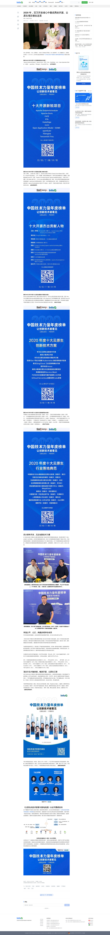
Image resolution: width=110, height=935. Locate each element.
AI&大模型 (83, 46)
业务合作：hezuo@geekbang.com (53, 921)
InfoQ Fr (91, 923)
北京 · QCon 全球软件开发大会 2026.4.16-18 (73, 920)
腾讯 (77, 46)
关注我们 (41, 925)
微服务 (58, 886)
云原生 (42, 886)
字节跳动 (63, 886)
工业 (32, 888)
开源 (33, 886)
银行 (25, 888)
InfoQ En (91, 920)
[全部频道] (81, 6)
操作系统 (53, 886)
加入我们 (41, 923)
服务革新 (38, 886)
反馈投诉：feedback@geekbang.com (53, 923)
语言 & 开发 (28, 886)
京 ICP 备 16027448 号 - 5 (62, 933)
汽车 (29, 888)
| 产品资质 (83, 933)
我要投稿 (41, 920)
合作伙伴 (41, 922)
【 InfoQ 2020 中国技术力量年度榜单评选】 (54, 54)
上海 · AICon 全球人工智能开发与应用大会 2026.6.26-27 (75, 921)
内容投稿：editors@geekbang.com (53, 920)
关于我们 (41, 919)
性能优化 (48, 886)
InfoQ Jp (91, 921)
